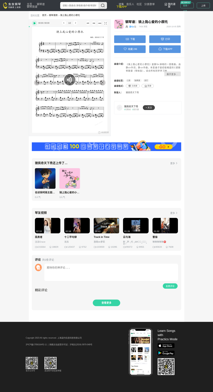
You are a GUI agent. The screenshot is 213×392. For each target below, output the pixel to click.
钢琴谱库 (53, 15)
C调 (128, 80)
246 (135, 49)
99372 (129, 247)
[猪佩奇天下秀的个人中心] (120, 107)
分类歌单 (149, 4)
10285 (114, 247)
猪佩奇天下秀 (132, 92)
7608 (170, 247)
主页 (29, 4)
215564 (42, 247)
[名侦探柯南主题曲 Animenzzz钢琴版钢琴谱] (45, 178)
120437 (71, 247)
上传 (203, 5)
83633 (159, 247)
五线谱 (134, 86)
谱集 (121, 4)
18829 (55, 247)
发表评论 (170, 286)
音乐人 (130, 4)
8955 (141, 247)
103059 (100, 247)
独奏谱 (137, 80)
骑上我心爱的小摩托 (70, 15)
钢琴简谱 (32, 6)
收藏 (130, 49)
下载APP (121, 6)
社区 (139, 4)
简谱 (149, 86)
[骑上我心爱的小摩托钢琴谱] (69, 178)
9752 (84, 247)
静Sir (131, 27)
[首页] (12, 5)
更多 (172, 163)
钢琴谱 (41, 4)
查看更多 (106, 302)
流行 (146, 80)
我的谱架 (171, 5)
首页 (44, 15)
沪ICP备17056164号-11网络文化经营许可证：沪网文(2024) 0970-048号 (59, 344)
